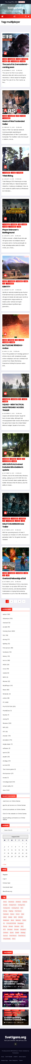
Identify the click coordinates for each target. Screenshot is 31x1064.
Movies (5, 681)
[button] (25, 16)
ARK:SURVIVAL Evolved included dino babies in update (12, 467)
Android (5, 622)
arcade (5, 627)
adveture (18, 901)
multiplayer (6, 920)
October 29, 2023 (11, 1022)
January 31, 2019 (9, 179)
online (4, 61)
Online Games (16, 801)
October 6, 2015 (9, 581)
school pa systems (8, 809)
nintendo (18, 920)
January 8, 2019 (9, 235)
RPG (18, 115)
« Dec (4, 864)
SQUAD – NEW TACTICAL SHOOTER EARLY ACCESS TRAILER (13, 407)
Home (2, 1056)
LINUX (5, 917)
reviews (17, 926)
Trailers (21, 1060)
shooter (23, 61)
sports (5, 752)
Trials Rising (7, 175)
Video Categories (13, 1060)
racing (5, 719)
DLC (4, 635)
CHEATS (16, 1056)
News (4, 690)
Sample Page (4, 1060)
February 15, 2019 (9, 127)
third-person (6, 118)
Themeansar (15, 1052)
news (12, 920)
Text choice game (8, 769)
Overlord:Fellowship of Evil (14, 578)
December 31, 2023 (9, 70)
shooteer (9, 929)
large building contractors (11, 818)
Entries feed (6, 883)
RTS (4, 731)
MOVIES (20, 917)
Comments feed (7, 887)
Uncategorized (7, 782)
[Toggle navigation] (14, 16)
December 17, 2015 (9, 413)
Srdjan (20, 70)
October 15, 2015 (9, 473)
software (5, 748)
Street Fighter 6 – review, (15, 1001)
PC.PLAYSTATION (11, 923)
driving (13, 172)
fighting (5, 643)
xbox (19, 226)
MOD (4, 677)
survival (5, 765)
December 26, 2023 (11, 1004)
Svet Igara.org (15, 8)
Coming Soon (11, 59)
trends (5, 777)
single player (7, 744)
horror (18, 59)
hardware (6, 652)
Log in (5, 879)
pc (4, 923)
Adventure (5, 458)
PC (9, 61)
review (11, 926)
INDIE (4, 664)
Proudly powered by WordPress (10, 1050)
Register (5, 874)
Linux (4, 669)
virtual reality (7, 786)
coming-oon (21, 904)
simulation (5, 342)
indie (22, 914)
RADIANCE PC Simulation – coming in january (15, 965)
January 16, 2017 (9, 289)
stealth (5, 757)
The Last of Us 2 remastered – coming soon (14, 983)
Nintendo (5, 694)
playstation (20, 923)
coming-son (6, 908)
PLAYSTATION (15, 61)
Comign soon (12, 904)
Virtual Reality (6, 938)
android (25, 901)
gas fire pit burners (9, 805)
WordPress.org (7, 891)
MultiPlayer (24, 59)
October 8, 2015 (9, 530)
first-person (6, 224)
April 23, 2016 (8, 351)
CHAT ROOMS (8, 1056)
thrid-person (21, 935)
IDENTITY (6, 286)
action (4, 59)
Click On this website (9, 813)
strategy (12, 342)
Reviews (24, 224)
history (5, 656)
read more (6, 801)
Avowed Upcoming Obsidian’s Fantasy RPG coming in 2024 (14, 1019)
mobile (5, 673)
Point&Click (6, 710)
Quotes (5, 715)
